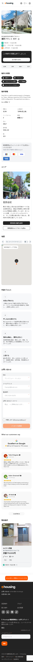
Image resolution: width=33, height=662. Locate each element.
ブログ (19, 604)
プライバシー (10, 656)
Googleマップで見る (10, 247)
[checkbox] (4, 420)
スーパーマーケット (15, 242)
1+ (5, 45)
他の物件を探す (16, 59)
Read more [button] (6, 466)
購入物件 (4, 608)
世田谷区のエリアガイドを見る (16, 228)
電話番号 (5, 392)
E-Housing (23, 654)
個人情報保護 (19, 656)
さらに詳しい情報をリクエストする (16, 578)
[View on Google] (5, 456)
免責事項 (16, 659)
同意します (16, 420)
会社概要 (20, 608)
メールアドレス (7, 383)
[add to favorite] (29, 13)
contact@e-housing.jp (16, 591)
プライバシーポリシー (19, 420)
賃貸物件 (4, 604)
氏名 (4, 375)
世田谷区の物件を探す (16, 223)
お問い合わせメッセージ (10, 401)
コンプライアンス (6, 659)
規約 (2, 656)
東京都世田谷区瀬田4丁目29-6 (10, 36)
